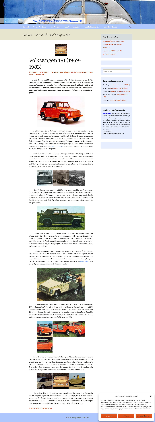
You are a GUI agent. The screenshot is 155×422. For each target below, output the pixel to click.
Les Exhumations (92, 27)
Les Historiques (110, 27)
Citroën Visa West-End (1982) (119, 88)
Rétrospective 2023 (109, 54)
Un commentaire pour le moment (41, 408)
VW (86, 72)
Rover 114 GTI (107, 48)
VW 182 (31, 74)
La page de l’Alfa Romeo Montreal (113, 41)
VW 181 (90, 72)
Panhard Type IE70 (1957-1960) (120, 91)
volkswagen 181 (68, 72)
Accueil (26, 27)
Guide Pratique (39, 27)
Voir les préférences (143, 416)
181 (53, 72)
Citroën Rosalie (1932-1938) (121, 85)
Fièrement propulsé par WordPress (77, 418)
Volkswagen (59, 72)
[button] (151, 396)
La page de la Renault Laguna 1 (112, 44)
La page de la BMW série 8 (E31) (113, 51)
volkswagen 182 (79, 72)
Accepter (109, 416)
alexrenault (40, 74)
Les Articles (55, 27)
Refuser (126, 416)
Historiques (44, 72)
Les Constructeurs (72, 27)
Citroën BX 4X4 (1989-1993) (118, 100)
